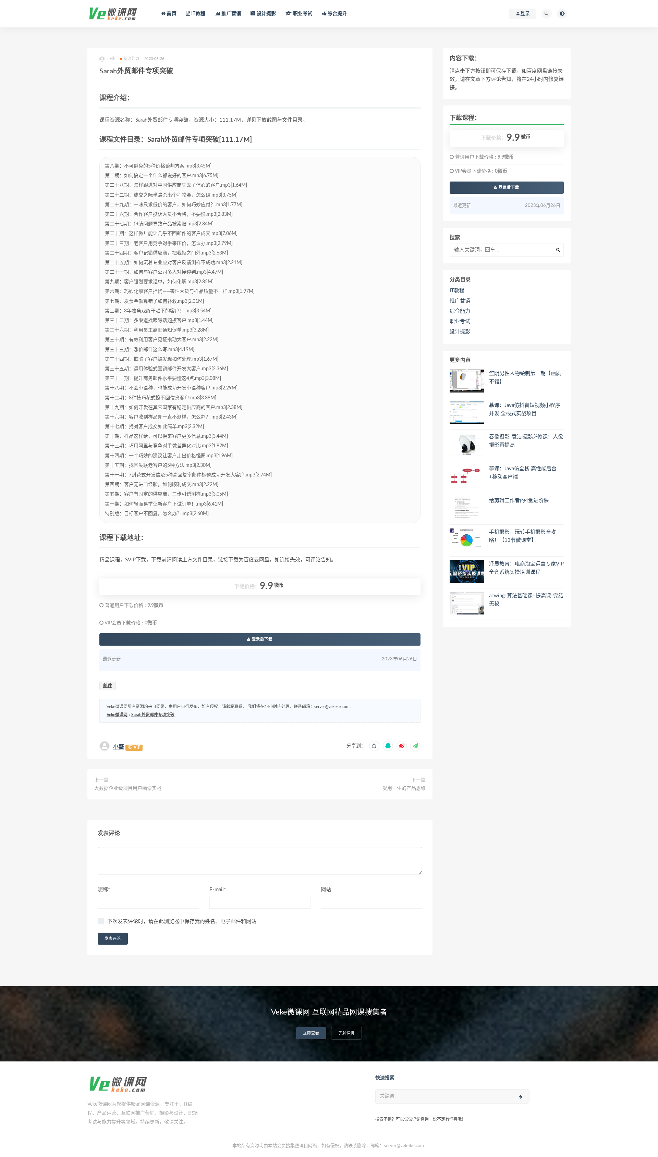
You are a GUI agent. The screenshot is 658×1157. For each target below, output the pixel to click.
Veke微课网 (117, 715)
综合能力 (131, 59)
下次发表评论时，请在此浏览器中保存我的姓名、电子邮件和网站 (181, 921)
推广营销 (230, 13)
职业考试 (302, 13)
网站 (326, 889)
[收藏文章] (374, 746)
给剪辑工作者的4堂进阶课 (519, 500)
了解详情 (346, 1033)
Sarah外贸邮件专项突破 (152, 715)
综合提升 (337, 13)
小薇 (118, 747)
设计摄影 (265, 13)
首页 (171, 13)
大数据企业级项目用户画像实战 (127, 788)
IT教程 (197, 13)
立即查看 (311, 1033)
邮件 (107, 686)
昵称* (104, 889)
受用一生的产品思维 (404, 788)
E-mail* (217, 889)
